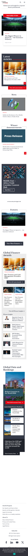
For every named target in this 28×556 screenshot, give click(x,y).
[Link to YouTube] (17, 542)
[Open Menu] (24, 2)
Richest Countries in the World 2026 (12, 392)
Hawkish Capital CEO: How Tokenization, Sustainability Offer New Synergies (17, 353)
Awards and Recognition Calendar (11, 510)
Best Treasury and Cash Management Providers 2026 (12, 276)
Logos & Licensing (7, 512)
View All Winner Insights (16, 311)
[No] (26, 551)
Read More (8, 190)
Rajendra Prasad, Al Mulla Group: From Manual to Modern (17, 319)
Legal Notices (5, 526)
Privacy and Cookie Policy (8, 522)
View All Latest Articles (16, 88)
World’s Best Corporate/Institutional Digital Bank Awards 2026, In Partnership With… (13, 148)
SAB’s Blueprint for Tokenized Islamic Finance (17, 344)
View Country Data (10, 453)
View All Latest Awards (14, 282)
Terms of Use (5, 524)
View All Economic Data (14, 402)
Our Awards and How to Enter (10, 508)
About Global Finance (7, 520)
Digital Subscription (15, 536)
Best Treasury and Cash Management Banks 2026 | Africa (19, 300)
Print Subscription (15, 533)
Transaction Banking (9, 76)
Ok (14, 554)
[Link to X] (22, 542)
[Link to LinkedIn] (11, 542)
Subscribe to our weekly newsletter (11, 514)
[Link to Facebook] (6, 542)
